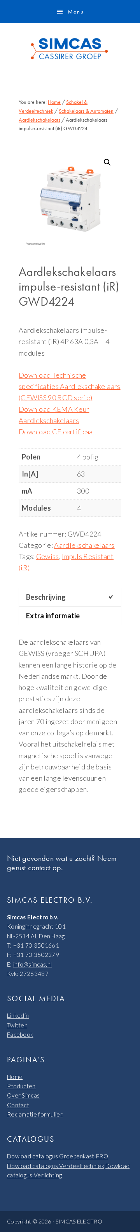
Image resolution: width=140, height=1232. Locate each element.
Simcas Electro (70, 48)
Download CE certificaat (57, 431)
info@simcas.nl (32, 964)
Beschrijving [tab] (46, 597)
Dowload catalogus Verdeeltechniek (55, 1165)
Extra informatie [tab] (53, 615)
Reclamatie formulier (35, 1114)
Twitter (17, 1025)
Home (15, 1076)
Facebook (20, 1034)
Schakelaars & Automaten (86, 110)
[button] (107, 162)
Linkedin (18, 1015)
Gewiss (47, 556)
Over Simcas (23, 1095)
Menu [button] (76, 11)
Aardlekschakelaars (39, 119)
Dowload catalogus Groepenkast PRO (57, 1156)
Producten (21, 1085)
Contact (18, 1104)
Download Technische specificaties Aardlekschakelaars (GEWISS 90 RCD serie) (70, 386)
